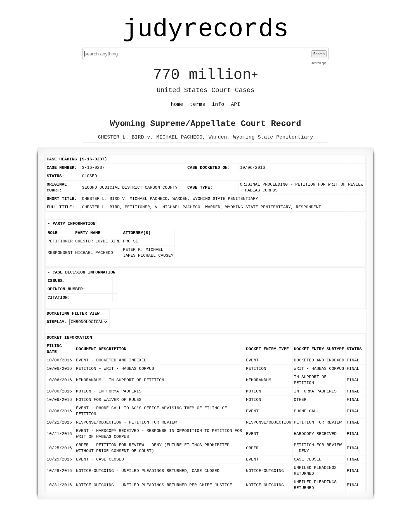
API (235, 104)
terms (197, 104)
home (177, 104)
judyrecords (205, 29)
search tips (319, 63)
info (218, 104)
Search (319, 54)
